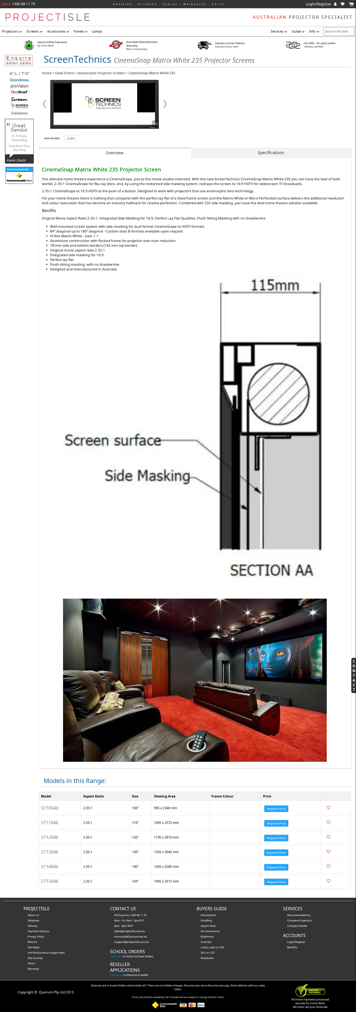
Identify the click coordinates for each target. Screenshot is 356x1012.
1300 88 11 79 (23, 3)
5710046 (49, 808)
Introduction (208, 915)
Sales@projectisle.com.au (129, 931)
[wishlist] (344, 3)
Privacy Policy (36, 936)
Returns (32, 942)
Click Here (116, 956)
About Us (33, 915)
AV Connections (210, 931)
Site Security (35, 958)
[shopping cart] (351, 4)
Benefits (292, 947)
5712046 (49, 837)
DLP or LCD (207, 952)
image (54, 952)
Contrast (206, 942)
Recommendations (298, 915)
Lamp (204, 947)
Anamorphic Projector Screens (101, 73)
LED (221, 947)
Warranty (33, 969)
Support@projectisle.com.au (131, 942)
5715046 (49, 881)
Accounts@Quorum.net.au (130, 936)
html (36, 952)
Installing (206, 920)
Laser (212, 947)
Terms (31, 963)
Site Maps (34, 947)
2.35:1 (71, 138)
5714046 (49, 866)
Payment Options (38, 931)
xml (30, 952)
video (61, 952)
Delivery (32, 926)
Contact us (116, 975)
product (44, 952)
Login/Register (319, 3)
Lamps (97, 31)
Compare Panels (297, 926)
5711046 (49, 823)
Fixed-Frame (64, 73)
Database (19, 113)
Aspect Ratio (208, 926)
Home (46, 73)
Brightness (207, 936)
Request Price (276, 809)
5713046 (49, 852)
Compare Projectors (299, 920)
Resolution (207, 958)
